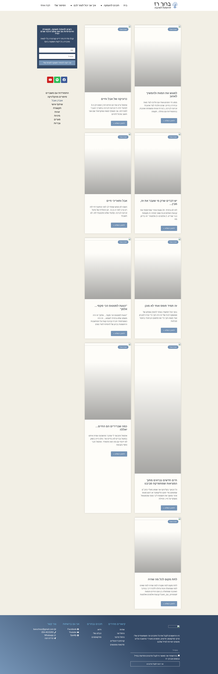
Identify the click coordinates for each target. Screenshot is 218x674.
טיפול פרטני (120, 637)
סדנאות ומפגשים (117, 645)
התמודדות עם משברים (57, 93)
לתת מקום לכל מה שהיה (162, 579)
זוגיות (57, 112)
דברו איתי (45, 5)
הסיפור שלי (60, 5)
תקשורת (57, 108)
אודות (122, 629)
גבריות (57, 123)
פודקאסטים (96, 637)
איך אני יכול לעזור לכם (85, 5)
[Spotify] (57, 80)
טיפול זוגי (121, 633)
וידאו (99, 629)
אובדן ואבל (57, 100)
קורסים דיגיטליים (117, 641)
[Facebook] (64, 80)
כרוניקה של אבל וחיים (114, 98)
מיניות (57, 115)
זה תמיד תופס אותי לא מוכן (161, 305)
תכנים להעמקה (111, 5)
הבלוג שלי (97, 633)
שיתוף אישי (57, 104)
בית (125, 5)
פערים (57, 119)
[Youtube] (50, 80)
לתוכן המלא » (169, 121)
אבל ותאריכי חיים (116, 200)
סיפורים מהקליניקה (57, 96)
